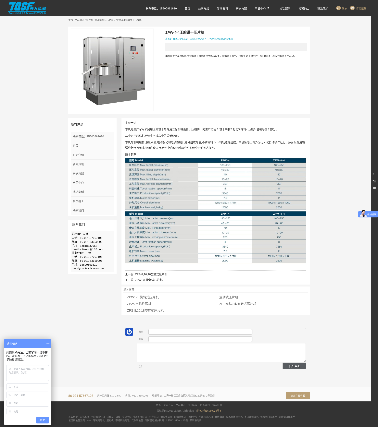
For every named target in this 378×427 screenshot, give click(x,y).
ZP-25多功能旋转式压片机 (237, 304)
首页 (70, 20)
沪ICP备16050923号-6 (209, 410)
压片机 (89, 20)
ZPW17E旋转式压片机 (149, 279)
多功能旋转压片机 (104, 20)
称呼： (142, 332)
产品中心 (79, 20)
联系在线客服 (298, 396)
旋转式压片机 (228, 297)
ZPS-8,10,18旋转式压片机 (151, 274)
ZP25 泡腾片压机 (139, 304)
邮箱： (142, 339)
